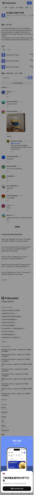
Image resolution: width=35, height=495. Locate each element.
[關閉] (30, 438)
